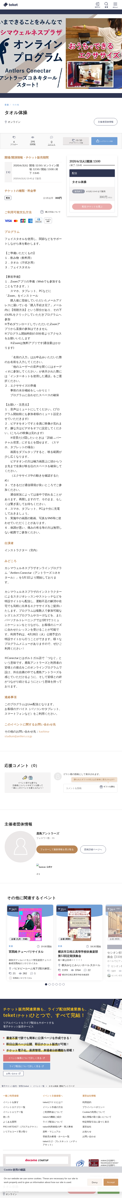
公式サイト (44, 868)
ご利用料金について (53, 1112)
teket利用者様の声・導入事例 (58, 1126)
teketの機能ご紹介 (52, 1116)
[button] (46, 984)
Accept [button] (111, 1182)
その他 (15, 105)
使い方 (6, 1116)
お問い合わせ (89, 1136)
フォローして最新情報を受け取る (57, 849)
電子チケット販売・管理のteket (15, 1086)
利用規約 (86, 1102)
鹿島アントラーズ (47, 833)
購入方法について (53, 212)
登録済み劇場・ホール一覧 (56, 1136)
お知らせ (86, 1131)
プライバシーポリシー (93, 1107)
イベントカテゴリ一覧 (14, 1107)
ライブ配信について (53, 1121)
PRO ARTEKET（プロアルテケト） (21, 1126)
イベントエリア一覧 (13, 1112)
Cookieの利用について (93, 1112)
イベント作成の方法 (53, 1107)
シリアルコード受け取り (15, 1131)
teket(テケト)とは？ (53, 1102)
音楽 (7, 105)
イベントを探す (11, 1102)
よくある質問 (9, 1121)
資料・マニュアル (52, 1131)
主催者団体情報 (105, 121)
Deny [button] (95, 1182)
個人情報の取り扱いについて (96, 1116)
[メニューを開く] (115, 4)
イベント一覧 (38, 1086)
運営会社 (86, 1126)
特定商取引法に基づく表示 (95, 1121)
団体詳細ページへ (93, 849)
